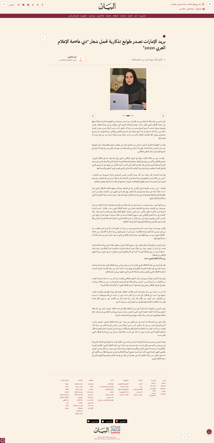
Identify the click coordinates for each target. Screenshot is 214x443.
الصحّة (67, 392)
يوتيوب (164, 391)
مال (141, 386)
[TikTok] (18, 5)
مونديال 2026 (79, 392)
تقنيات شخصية (124, 394)
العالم (111, 392)
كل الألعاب (80, 400)
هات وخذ (90, 405)
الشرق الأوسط (109, 389)
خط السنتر (90, 400)
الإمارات (122, 16)
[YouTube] (23, 5)
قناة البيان (100, 16)
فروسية (80, 397)
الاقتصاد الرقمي (137, 389)
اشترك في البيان (153, 389)
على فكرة (90, 397)
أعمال (140, 384)
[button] (163, 115)
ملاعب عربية (79, 386)
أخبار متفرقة (79, 413)
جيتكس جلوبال (138, 394)
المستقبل (139, 392)
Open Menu (209, 4)
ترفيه (67, 405)
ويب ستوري (110, 397)
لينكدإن (163, 383)
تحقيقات (80, 408)
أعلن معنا (153, 386)
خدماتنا (153, 383)
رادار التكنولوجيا (124, 392)
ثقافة (67, 389)
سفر (67, 403)
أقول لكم (90, 408)
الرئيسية (142, 16)
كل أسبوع (90, 403)
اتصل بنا (153, 380)
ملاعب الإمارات (78, 384)
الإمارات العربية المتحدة (106, 386)
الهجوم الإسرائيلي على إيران (105, 400)
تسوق (67, 408)
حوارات (80, 403)
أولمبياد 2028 (79, 394)
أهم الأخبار (110, 384)
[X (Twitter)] (37, 5)
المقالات (115, 16)
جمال (67, 386)
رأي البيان (90, 384)
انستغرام (163, 388)
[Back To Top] (184, 437)
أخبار (136, 16)
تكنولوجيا (84, 16)
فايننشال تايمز (74, 16)
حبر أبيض (90, 394)
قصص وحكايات (78, 405)
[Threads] (33, 5)
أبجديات (91, 389)
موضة (67, 384)
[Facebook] (42, 5)
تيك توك (163, 394)
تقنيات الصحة (124, 386)
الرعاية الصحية (64, 394)
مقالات (91, 386)
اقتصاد (129, 16)
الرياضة (108, 16)
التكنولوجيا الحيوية (123, 389)
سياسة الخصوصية (152, 394)
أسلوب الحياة (65, 380)
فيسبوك (163, 386)
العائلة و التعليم (64, 397)
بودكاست (92, 16)
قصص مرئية (109, 394)
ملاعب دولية (79, 389)
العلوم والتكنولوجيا (123, 384)
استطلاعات (79, 411)
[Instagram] (28, 5)
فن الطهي (66, 400)
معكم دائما (90, 392)
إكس (164, 380)
